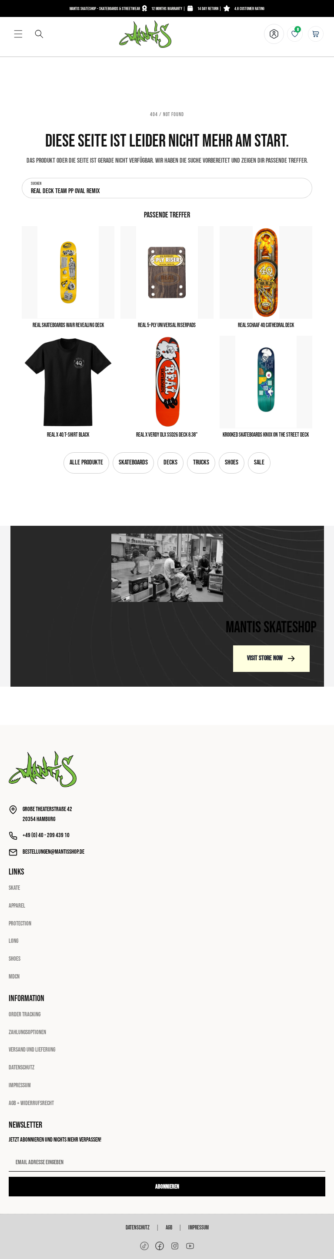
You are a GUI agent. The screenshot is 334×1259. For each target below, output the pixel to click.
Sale (259, 462)
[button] (18, 33)
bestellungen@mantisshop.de (53, 851)
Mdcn (14, 976)
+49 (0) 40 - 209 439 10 (46, 835)
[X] (174, 1246)
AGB (169, 1227)
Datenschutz (21, 1067)
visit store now (265, 658)
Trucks (201, 462)
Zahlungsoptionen (27, 1032)
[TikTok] (144, 1246)
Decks (170, 462)
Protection (20, 923)
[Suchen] (39, 33)
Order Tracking (24, 1014)
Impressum (20, 1085)
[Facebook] (159, 1246)
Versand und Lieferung (32, 1049)
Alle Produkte (86, 462)
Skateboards (133, 462)
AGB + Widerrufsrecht (31, 1103)
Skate (14, 888)
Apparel (17, 905)
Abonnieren (167, 1186)
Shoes (231, 462)
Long (13, 941)
